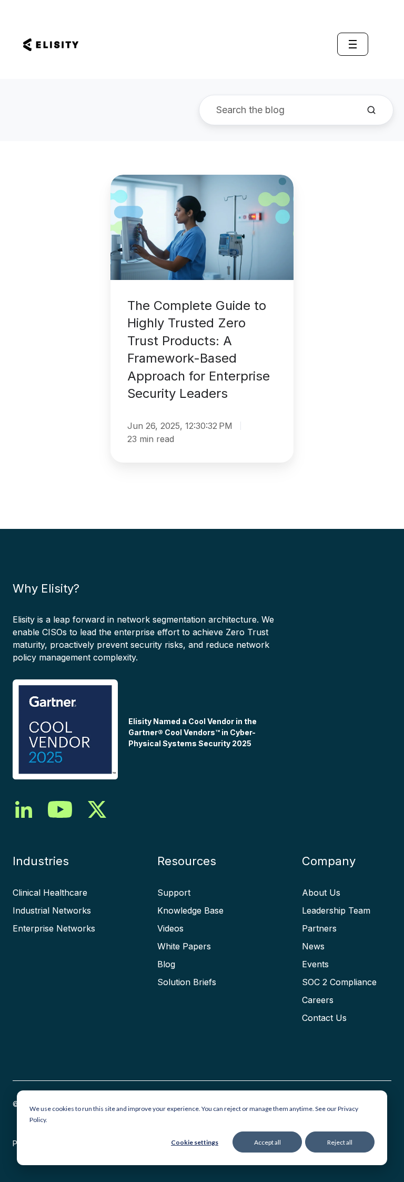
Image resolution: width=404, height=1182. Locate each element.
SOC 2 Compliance (339, 982)
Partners (319, 928)
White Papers (184, 946)
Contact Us (324, 1018)
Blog (166, 964)
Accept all (267, 1142)
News (313, 946)
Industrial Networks (52, 910)
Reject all (339, 1142)
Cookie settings (194, 1142)
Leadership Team (336, 910)
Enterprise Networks (54, 928)
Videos (170, 928)
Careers (318, 1000)
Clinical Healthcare (50, 892)
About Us (321, 892)
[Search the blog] (371, 110)
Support (173, 892)
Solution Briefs (186, 982)
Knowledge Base (190, 910)
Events (315, 964)
